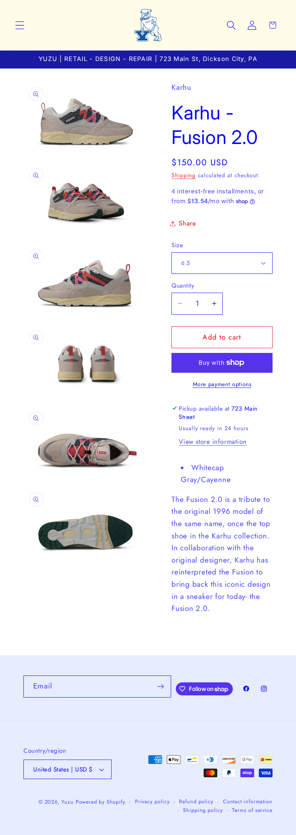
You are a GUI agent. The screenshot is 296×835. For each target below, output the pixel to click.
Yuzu (67, 801)
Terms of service (252, 810)
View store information (213, 441)
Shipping (183, 175)
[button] (19, 25)
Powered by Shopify (100, 801)
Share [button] (187, 223)
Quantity (182, 285)
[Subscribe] (160, 687)
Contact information (248, 801)
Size (177, 245)
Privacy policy (152, 801)
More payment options (222, 384)
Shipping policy (203, 810)
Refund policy (196, 801)
